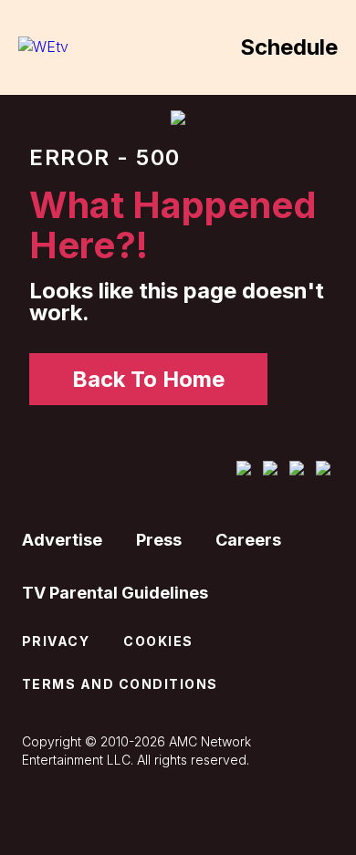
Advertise (62, 539)
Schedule (289, 47)
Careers (248, 539)
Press (159, 539)
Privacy (56, 641)
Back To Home (148, 379)
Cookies (158, 641)
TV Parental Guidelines (115, 592)
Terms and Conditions (120, 684)
